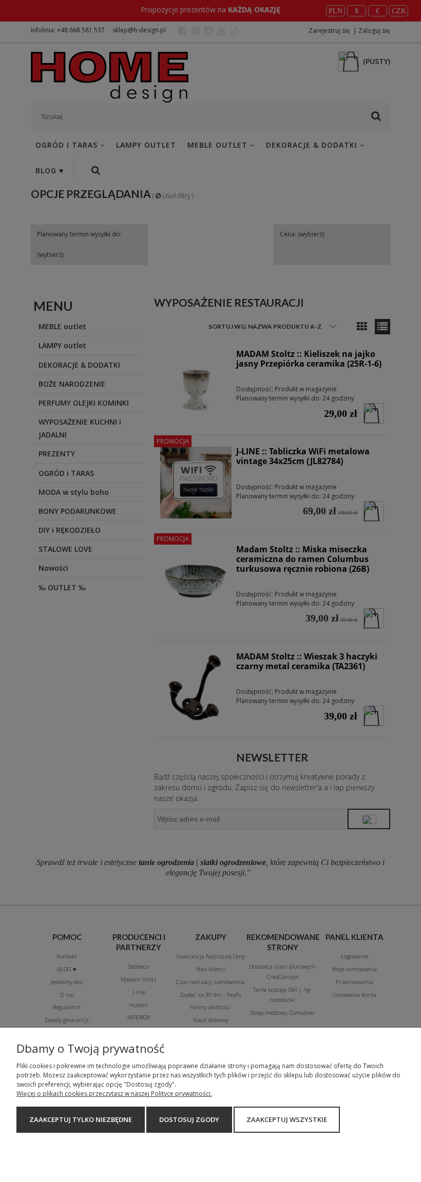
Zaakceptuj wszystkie (286, 1119)
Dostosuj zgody (189, 1119)
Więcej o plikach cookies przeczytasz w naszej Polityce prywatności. (114, 1093)
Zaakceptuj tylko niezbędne (80, 1119)
